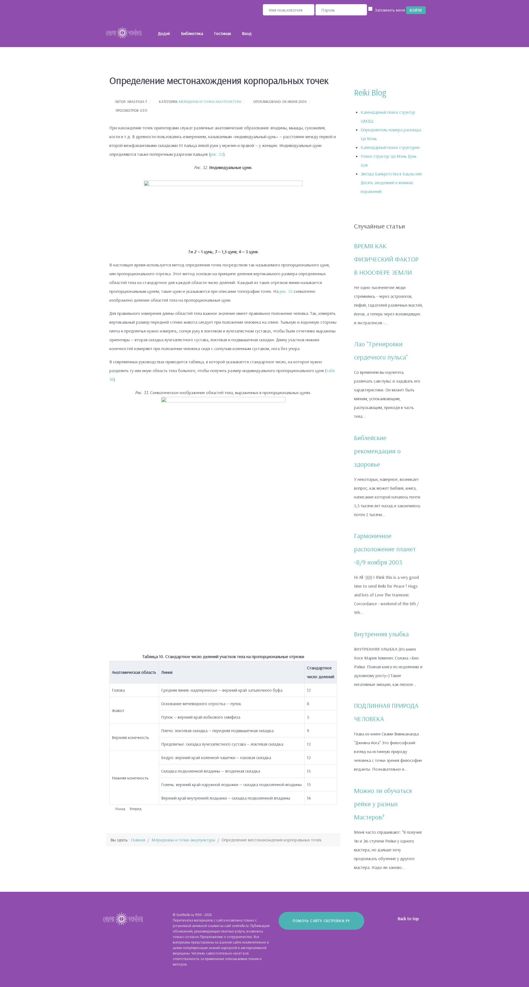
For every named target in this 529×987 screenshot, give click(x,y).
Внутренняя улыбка (381, 634)
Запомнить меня (390, 10)
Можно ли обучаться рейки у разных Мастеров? (383, 803)
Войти (416, 10)
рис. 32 (216, 154)
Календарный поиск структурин (390, 147)
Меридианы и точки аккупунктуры (210, 101)
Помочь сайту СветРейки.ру (321, 920)
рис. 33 (286, 291)
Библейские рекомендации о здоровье (377, 450)
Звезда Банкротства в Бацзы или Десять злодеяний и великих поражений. (391, 182)
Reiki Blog (370, 92)
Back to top (409, 918)
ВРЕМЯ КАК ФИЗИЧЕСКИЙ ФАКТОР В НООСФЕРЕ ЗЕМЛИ (386, 259)
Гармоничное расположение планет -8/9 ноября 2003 (385, 548)
